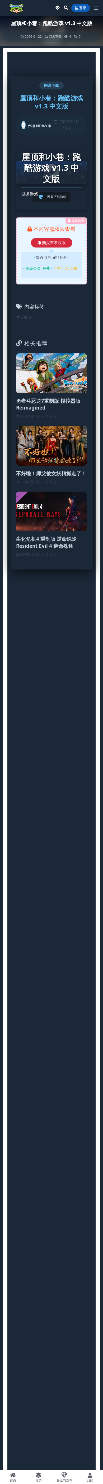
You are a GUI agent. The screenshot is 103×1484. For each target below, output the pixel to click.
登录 (82, 8)
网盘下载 (55, 36)
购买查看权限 (54, 243)
